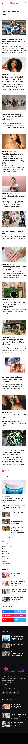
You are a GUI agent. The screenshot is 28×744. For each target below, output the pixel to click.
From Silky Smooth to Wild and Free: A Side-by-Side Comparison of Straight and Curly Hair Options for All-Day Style (13, 158)
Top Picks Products (7, 563)
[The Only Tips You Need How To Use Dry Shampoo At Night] (6, 599)
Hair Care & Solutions (7, 546)
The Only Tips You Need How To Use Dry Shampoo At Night (18, 599)
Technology (5, 558)
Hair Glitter (4, 551)
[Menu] (3, 3)
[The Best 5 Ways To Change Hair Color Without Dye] (6, 575)
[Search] (25, 3)
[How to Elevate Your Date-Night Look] (14, 402)
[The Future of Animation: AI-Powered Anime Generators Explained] (14, 365)
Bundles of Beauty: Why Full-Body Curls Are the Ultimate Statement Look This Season (13, 79)
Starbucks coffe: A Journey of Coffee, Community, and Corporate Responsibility (13, 452)
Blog (3, 541)
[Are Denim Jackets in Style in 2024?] (14, 219)
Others (3, 556)
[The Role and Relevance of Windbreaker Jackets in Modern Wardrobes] (14, 27)
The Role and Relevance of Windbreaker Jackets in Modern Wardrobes (13, 41)
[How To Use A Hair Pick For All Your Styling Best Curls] (6, 591)
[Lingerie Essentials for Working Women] (14, 184)
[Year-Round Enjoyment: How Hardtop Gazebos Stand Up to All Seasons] (14, 327)
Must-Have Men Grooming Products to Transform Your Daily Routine (12, 117)
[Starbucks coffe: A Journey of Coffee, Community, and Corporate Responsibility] (14, 438)
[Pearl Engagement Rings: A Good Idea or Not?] (14, 254)
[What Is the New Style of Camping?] (6, 514)
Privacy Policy (20, 740)
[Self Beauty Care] (14, 2)
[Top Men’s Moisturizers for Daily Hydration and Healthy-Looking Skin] (14, 487)
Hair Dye (4, 548)
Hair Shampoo (5, 553)
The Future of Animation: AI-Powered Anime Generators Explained (12, 379)
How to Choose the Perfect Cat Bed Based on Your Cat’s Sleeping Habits (13, 304)
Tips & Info (4, 561)
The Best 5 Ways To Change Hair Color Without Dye (16, 575)
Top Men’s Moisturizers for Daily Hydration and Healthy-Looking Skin (13, 501)
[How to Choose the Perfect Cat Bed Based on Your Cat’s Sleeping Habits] (14, 290)
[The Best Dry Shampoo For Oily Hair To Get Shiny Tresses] (6, 583)
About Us (13, 740)
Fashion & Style (6, 543)
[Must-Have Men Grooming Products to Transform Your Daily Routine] (14, 102)
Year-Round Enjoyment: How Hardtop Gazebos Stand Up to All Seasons (13, 342)
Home (7, 740)
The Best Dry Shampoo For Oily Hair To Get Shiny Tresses (18, 583)
